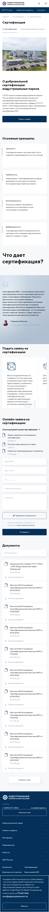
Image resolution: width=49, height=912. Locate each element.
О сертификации (34, 17)
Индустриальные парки (12, 823)
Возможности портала (12, 872)
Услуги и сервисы (9, 830)
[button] (24, 515)
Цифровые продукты (24, 10)
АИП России (7, 10)
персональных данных (26, 525)
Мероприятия (8, 845)
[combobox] (24, 553)
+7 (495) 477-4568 (10, 808)
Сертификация (18, 17)
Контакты (41, 10)
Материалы (7, 838)
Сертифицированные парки (32, 29)
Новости (6, 852)
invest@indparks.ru (39, 808)
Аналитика (7, 867)
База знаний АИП (31, 872)
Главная (5, 17)
